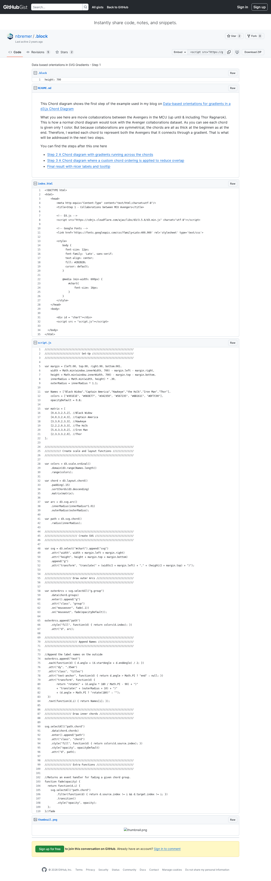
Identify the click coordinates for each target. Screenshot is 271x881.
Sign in (242, 7)
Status (115, 869)
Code (17, 52)
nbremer (23, 36)
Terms (79, 869)
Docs (143, 869)
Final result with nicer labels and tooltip (78, 166)
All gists (98, 7)
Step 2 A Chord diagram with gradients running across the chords (100, 154)
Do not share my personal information (207, 869)
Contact (154, 869)
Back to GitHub (117, 7)
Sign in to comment (167, 848)
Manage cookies (172, 869)
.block (41, 36)
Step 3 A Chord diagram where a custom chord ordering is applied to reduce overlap (115, 160)
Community (129, 869)
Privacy (90, 869)
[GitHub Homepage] (44, 870)
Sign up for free (50, 849)
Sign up (259, 7)
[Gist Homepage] (15, 7)
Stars (66, 52)
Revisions (40, 52)
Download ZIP (253, 52)
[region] (135, 80)
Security (103, 869)
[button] (228, 52)
